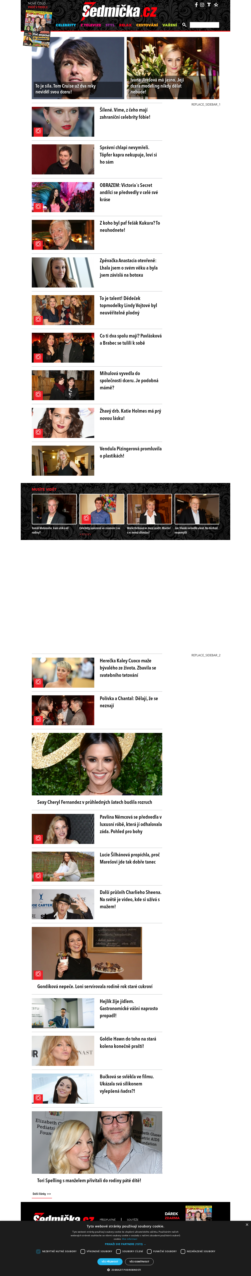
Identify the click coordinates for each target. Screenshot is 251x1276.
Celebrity (66, 25)
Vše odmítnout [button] (139, 1261)
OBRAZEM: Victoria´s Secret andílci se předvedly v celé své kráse (129, 192)
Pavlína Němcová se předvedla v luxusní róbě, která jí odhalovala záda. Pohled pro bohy (131, 824)
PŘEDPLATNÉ (108, 1220)
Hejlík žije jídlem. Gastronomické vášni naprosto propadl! (129, 1009)
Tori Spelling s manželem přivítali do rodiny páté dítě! (89, 1180)
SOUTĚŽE (132, 1220)
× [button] (246, 1224)
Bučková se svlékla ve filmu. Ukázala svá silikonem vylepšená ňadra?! (127, 1084)
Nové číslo (37, 5)
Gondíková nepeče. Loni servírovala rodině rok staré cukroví (95, 986)
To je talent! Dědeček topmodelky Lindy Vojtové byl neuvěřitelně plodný (128, 306)
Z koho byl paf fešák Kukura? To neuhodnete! (130, 227)
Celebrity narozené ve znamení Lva (99, 528)
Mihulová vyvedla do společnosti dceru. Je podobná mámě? (129, 381)
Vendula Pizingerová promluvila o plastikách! (131, 453)
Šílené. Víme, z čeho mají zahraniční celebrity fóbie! (125, 114)
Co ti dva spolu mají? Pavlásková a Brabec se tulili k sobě (131, 340)
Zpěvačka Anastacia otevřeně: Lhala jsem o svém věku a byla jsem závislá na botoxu (129, 268)
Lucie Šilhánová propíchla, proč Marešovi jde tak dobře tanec (130, 859)
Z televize (90, 25)
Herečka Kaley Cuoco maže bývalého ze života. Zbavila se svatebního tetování (128, 668)
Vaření (169, 25)
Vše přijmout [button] (110, 1261)
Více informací (129, 1238)
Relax (125, 25)
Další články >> (42, 1194)
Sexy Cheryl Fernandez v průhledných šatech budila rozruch (94, 802)
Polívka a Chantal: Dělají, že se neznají (129, 702)
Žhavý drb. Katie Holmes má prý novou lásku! (130, 415)
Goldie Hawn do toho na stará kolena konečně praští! (128, 1043)
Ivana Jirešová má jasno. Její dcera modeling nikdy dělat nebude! (157, 86)
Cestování (147, 25)
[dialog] (125, 1248)
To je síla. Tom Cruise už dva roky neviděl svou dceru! (65, 89)
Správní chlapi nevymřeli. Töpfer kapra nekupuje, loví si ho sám (128, 155)
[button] (125, 1244)
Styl (110, 25)
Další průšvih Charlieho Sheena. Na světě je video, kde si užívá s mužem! (130, 900)
